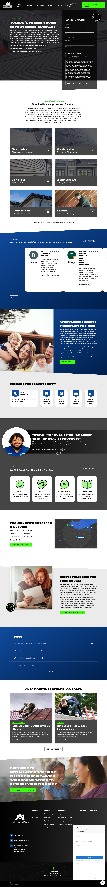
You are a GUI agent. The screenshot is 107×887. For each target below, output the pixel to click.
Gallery (51, 5)
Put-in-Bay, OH (28, 537)
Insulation (46, 828)
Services (29, 5)
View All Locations (20, 545)
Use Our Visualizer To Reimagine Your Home (53, 222)
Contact (59, 5)
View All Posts (52, 749)
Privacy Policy (14, 884)
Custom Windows (49, 824)
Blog (59, 814)
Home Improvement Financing (66, 821)
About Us (19, 5)
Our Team (35, 814)
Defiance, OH (27, 530)
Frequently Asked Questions (66, 824)
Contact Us (66, 362)
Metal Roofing (48, 817)
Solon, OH (13, 533)
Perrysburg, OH (28, 533)
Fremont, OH (14, 537)
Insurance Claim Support (65, 817)
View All (52, 671)
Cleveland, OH (15, 540)
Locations (35, 817)
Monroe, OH (14, 530)
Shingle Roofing (48, 814)
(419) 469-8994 (19, 835)
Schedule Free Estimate (22, 790)
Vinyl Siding (47, 821)
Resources (40, 5)
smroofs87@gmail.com (21, 840)
